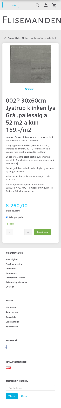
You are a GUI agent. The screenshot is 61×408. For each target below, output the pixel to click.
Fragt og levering (14, 263)
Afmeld (24, 396)
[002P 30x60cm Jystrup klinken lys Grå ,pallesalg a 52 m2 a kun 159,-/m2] (30, 64)
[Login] (45, 5)
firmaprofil (11, 268)
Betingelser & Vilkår (15, 277)
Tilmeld (11, 396)
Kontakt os (11, 273)
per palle (16, 217)
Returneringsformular (16, 282)
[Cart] (54, 5)
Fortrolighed (12, 259)
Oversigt (10, 286)
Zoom (31, 88)
